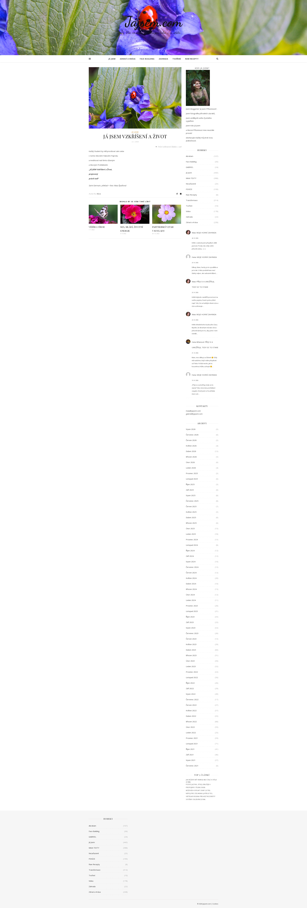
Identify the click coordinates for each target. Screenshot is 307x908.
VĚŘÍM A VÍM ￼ (97, 227)
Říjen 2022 (190, 683)
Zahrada (163, 59)
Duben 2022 (191, 716)
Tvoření (176, 59)
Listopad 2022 (192, 677)
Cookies (215, 904)
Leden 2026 (191, 468)
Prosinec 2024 (192, 539)
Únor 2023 (190, 661)
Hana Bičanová (198, 342)
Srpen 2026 (190, 429)
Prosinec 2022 (192, 672)
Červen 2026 (191, 440)
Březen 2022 (191, 721)
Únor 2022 (190, 727)
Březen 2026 (191, 457)
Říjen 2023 (190, 617)
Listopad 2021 (192, 743)
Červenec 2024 (192, 567)
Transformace (192, 200)
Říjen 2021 (190, 749)
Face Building (147, 59)
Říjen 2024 (190, 550)
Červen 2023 (191, 639)
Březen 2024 (191, 589)
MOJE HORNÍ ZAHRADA (206, 232)
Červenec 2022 (192, 699)
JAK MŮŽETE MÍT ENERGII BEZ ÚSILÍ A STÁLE (201, 780)
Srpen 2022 (190, 694)
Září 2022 (190, 688)
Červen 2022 (191, 705)
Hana (194, 257)
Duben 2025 (191, 517)
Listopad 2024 (192, 545)
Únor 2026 (190, 462)
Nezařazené (191, 184)
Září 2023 (190, 622)
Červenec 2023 (192, 633)
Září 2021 (190, 754)
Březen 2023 (191, 655)
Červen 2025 (191, 506)
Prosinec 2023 (192, 605)
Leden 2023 (191, 666)
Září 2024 (190, 556)
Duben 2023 (191, 650)
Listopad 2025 (192, 479)
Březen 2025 (191, 523)
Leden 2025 (191, 534)
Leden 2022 (191, 732)
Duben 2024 (191, 583)
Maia (99, 194)
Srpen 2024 (190, 561)
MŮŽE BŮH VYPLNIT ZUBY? (195, 790)
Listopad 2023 (192, 611)
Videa (188, 211)
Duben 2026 (191, 451)
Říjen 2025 (190, 484)
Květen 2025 (191, 512)
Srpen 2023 (190, 628)
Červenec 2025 (192, 501)
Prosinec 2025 (192, 473)
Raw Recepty (191, 59)
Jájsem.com (153, 21)
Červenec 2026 (192, 434)
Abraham (189, 156)
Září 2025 (190, 490)
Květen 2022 (191, 710)
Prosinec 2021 (192, 738)
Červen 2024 (191, 572)
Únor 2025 (190, 528)
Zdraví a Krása (128, 59)
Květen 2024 (191, 578)
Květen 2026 (191, 446)
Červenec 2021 (192, 765)
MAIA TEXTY (191, 178)
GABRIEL (189, 167)
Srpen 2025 (190, 495)
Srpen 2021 (190, 760)
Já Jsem (112, 59)
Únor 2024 (190, 594)
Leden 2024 (191, 600)
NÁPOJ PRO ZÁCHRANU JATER (196, 793)
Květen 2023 (191, 644)
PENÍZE (189, 189)
